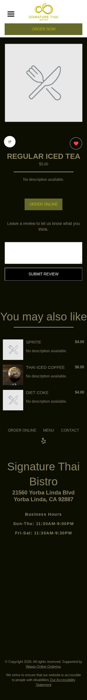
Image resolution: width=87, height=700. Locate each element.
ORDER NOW (43, 29)
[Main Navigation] (10, 14)
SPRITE (33, 342)
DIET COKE (37, 392)
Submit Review (43, 274)
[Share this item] (10, 141)
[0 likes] (74, 143)
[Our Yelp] (43, 441)
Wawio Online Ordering (43, 666)
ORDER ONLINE (43, 204)
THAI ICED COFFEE (45, 367)
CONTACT (70, 430)
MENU (48, 430)
